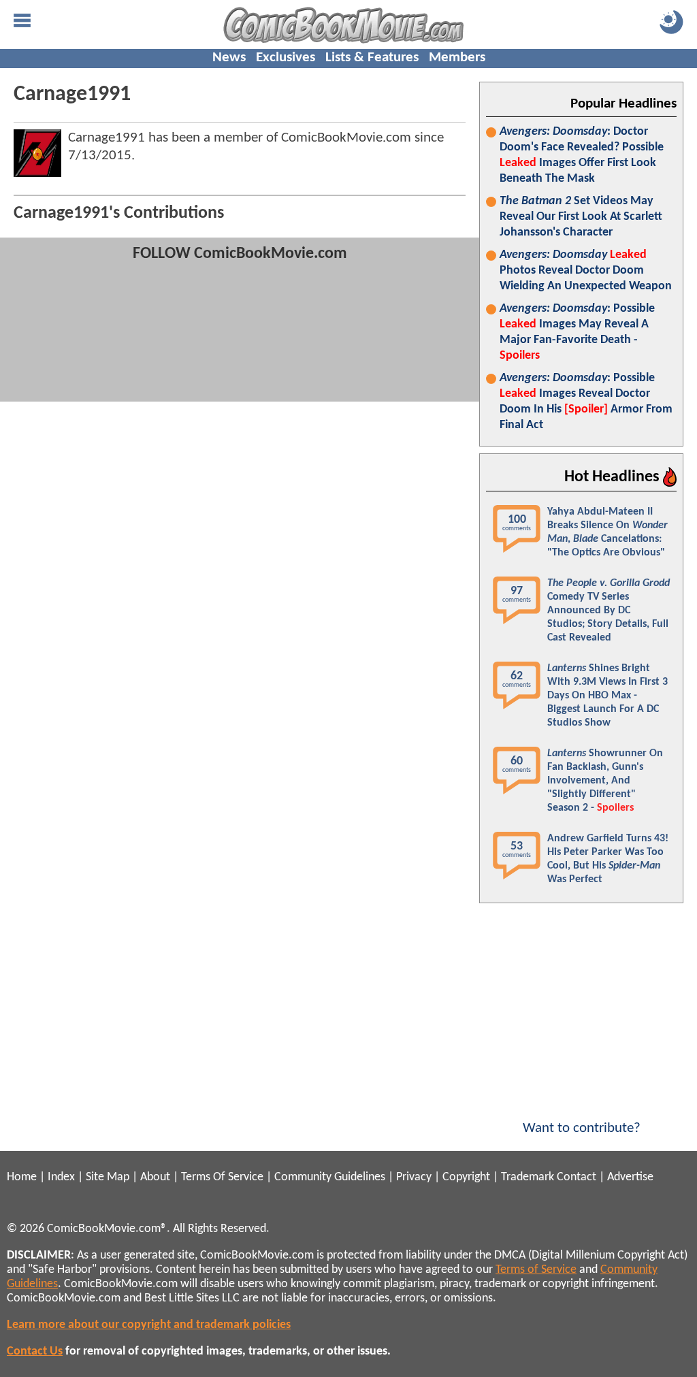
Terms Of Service (222, 1177)
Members (457, 57)
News (229, 57)
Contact (576, 1177)
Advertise (630, 1177)
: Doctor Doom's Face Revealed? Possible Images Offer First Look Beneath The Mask (582, 155)
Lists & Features (372, 57)
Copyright (466, 1177)
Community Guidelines (329, 1177)
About (155, 1177)
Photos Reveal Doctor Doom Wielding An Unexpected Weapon (586, 270)
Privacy (414, 1177)
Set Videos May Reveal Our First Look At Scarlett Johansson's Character (581, 217)
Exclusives (285, 57)
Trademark (527, 1177)
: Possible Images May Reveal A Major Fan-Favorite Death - (577, 332)
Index (61, 1177)
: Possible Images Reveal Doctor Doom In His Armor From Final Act (586, 402)
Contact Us (35, 1351)
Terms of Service (536, 1270)
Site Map (107, 1177)
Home (22, 1177)
